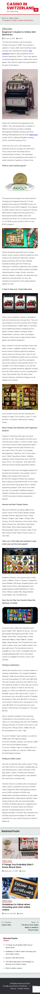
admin (20, 38)
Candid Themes (23, 988)
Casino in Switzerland (20, 6)
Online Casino (7, 28)
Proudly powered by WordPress (15, 986)
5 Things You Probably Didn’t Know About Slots (17, 866)
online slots (33, 135)
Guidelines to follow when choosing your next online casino (16, 907)
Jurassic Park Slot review (15, 958)
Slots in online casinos (14, 968)
